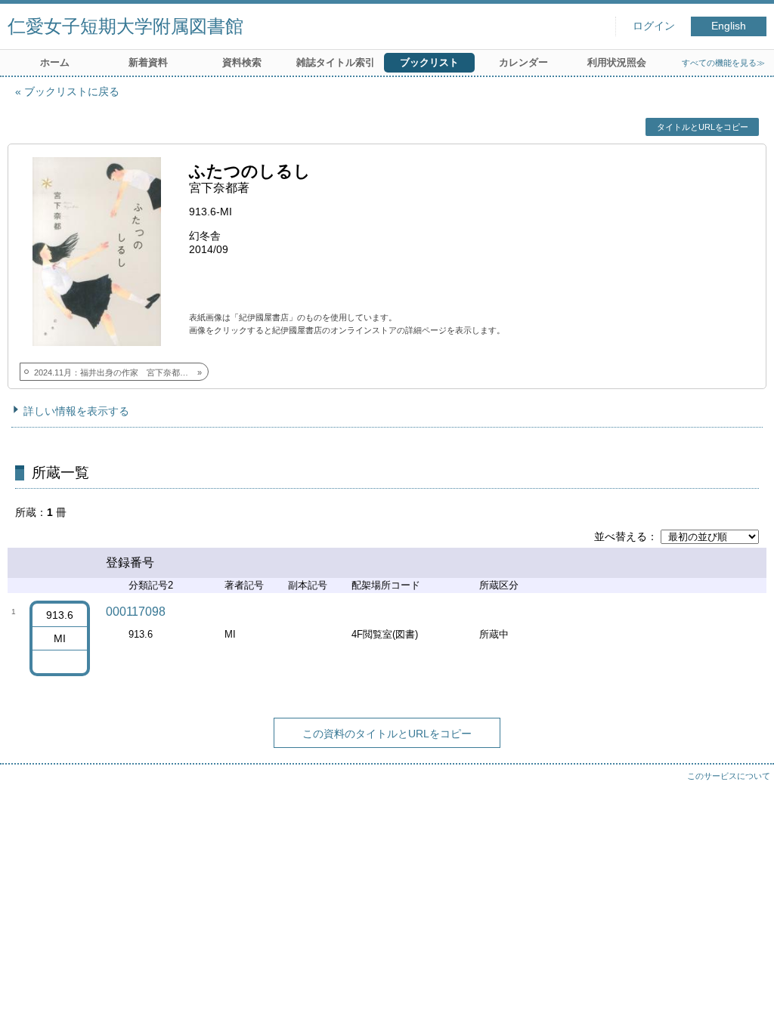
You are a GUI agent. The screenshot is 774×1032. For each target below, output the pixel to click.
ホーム (55, 62)
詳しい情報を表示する (76, 411)
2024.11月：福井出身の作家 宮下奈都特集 (115, 372)
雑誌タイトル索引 (335, 62)
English (728, 26)
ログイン (654, 26)
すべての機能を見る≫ (723, 62)
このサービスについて (728, 775)
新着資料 (148, 62)
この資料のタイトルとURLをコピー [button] (387, 734)
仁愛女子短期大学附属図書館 (125, 26)
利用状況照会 (616, 62)
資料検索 (242, 62)
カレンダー (523, 62)
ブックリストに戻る (71, 91)
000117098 (136, 611)
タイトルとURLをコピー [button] (702, 126)
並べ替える (620, 536)
